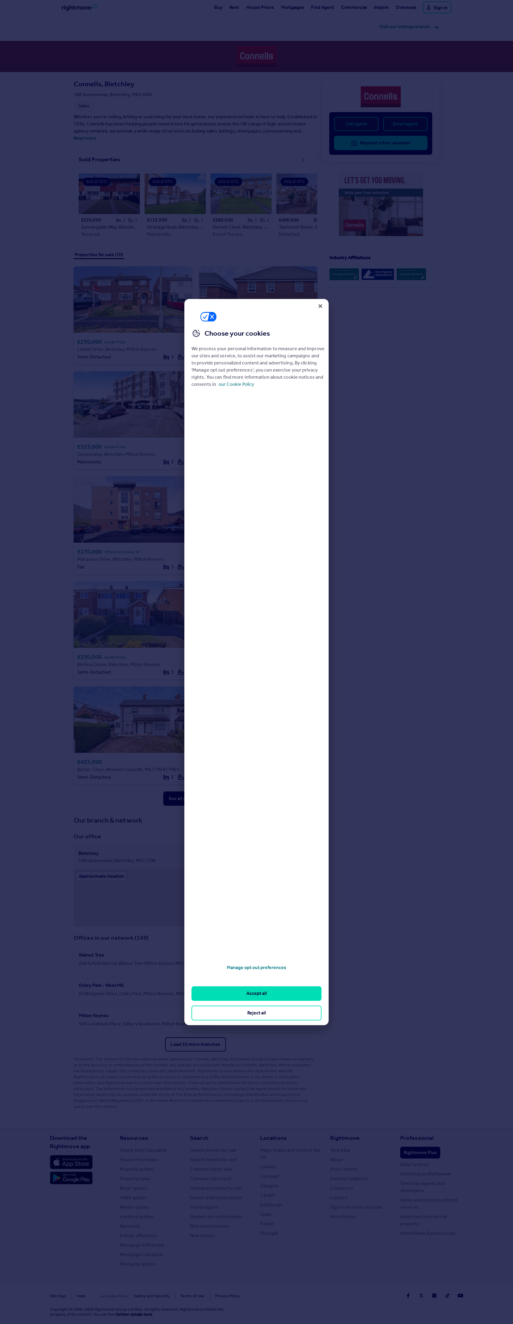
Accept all (256, 993)
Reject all (256, 1013)
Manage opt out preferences (256, 967)
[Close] (320, 306)
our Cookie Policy (236, 384)
